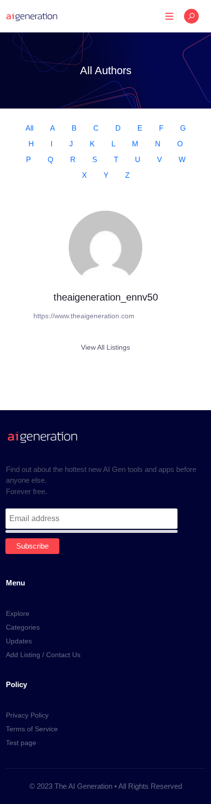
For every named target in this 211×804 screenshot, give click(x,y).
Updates (19, 641)
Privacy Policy (27, 715)
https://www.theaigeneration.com (83, 316)
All (29, 128)
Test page (21, 743)
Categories (23, 627)
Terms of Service (32, 729)
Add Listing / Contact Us (43, 655)
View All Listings (105, 347)
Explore (17, 613)
